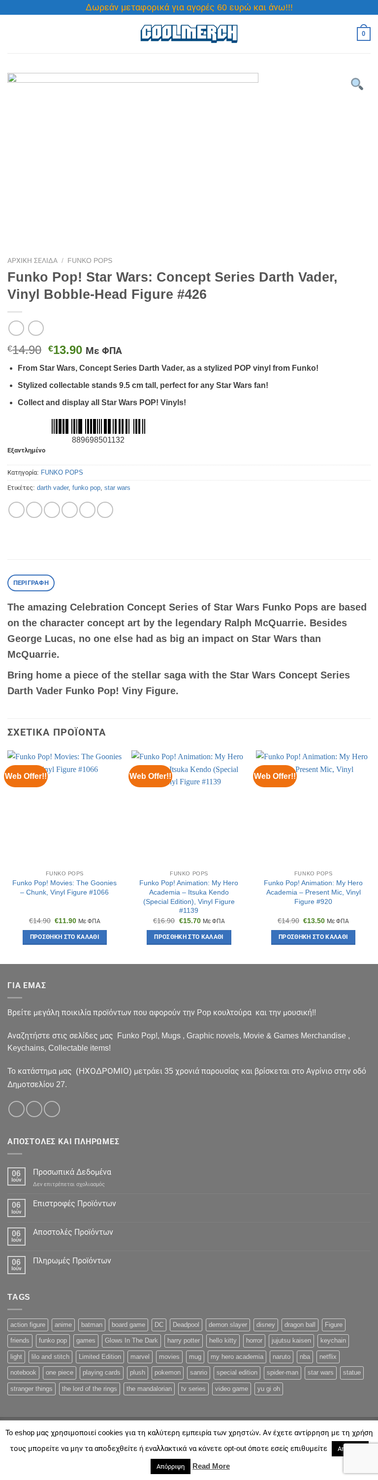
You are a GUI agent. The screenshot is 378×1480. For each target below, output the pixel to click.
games (85, 1340)
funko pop (86, 487)
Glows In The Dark (131, 1340)
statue (352, 1372)
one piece (59, 1372)
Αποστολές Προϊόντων (73, 1232)
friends (20, 1340)
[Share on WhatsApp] (16, 510)
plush (137, 1372)
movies (169, 1356)
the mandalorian (149, 1388)
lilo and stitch (50, 1356)
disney (265, 1324)
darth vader (52, 487)
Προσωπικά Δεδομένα (72, 1172)
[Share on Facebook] (34, 510)
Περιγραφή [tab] (31, 582)
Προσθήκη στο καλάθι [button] (65, 937)
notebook (23, 1372)
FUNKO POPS (89, 260)
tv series (193, 1388)
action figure (27, 1324)
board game (128, 1324)
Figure (334, 1324)
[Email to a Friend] (70, 510)
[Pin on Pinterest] (87, 510)
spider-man (282, 1372)
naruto (281, 1356)
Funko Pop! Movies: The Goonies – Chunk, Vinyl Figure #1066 (64, 887)
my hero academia (237, 1356)
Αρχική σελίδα (32, 260)
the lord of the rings (89, 1388)
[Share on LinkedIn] (105, 510)
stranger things (31, 1388)
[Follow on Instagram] (34, 1109)
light (16, 1356)
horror (254, 1340)
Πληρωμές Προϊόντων (72, 1260)
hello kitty (223, 1340)
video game (231, 1388)
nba (305, 1356)
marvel (140, 1356)
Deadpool (186, 1324)
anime (63, 1324)
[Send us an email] (52, 1109)
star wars (117, 487)
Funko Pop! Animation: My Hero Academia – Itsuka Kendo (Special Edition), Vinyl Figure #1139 (188, 896)
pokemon (168, 1372)
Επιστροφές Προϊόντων (74, 1203)
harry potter (183, 1340)
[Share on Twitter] (52, 510)
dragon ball (299, 1324)
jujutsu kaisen (291, 1340)
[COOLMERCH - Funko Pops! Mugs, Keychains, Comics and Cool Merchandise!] (189, 34)
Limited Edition (100, 1356)
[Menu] (13, 34)
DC (159, 1324)
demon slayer (228, 1324)
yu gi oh (268, 1388)
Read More (211, 1466)
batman (91, 1324)
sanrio (198, 1372)
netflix (328, 1356)
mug (195, 1356)
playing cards (102, 1372)
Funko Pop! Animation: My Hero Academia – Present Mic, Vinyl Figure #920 (313, 892)
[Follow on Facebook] (16, 1109)
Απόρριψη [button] (171, 1466)
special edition (237, 1372)
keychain (333, 1340)
